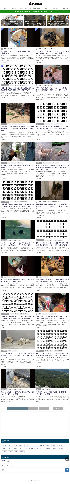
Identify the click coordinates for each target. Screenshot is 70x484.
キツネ (57, 162)
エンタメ (14, 8)
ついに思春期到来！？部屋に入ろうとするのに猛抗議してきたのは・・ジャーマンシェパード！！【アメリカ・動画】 (52, 206)
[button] (3, 20)
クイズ (12, 85)
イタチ (19, 389)
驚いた (28, 445)
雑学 (5, 8)
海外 (49, 445)
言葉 (5, 445)
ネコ (55, 445)
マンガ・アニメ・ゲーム (25, 8)
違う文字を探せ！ (23, 85)
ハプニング (19, 162)
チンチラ (14, 350)
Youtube (10, 48)
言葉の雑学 (20, 445)
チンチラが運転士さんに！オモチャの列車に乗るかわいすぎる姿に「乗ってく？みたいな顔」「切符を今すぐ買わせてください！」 (17, 355)
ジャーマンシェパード (55, 201)
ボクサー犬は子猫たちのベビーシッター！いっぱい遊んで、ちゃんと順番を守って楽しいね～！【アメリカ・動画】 (52, 90)
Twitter (42, 445)
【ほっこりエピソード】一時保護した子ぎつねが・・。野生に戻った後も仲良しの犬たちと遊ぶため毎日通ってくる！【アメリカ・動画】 (52, 167)
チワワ (52, 48)
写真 (10, 350)
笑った (48, 448)
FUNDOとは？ (6, 461)
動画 (5, 48)
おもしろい (24, 448)
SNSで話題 (65, 8)
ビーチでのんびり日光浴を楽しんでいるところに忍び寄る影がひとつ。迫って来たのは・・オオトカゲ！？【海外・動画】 (17, 128)
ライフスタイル (36, 8)
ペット (35, 445)
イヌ (5, 448)
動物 (46, 8)
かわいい (41, 448)
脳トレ (16, 85)
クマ (19, 240)
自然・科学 (55, 8)
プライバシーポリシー (8, 465)
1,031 (58, 408)
